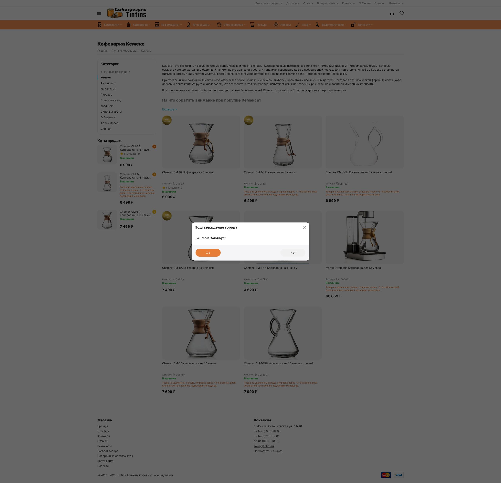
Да (208, 252)
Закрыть (304, 227)
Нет (293, 252)
